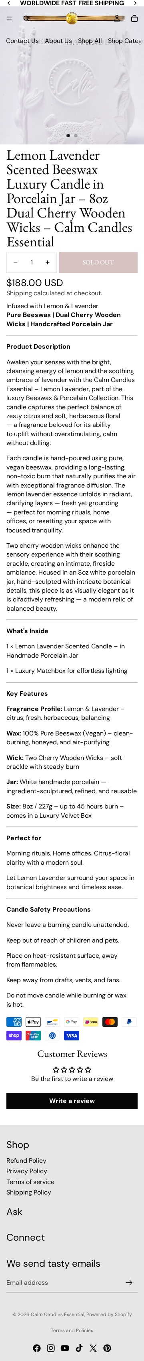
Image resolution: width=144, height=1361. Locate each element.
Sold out (98, 262)
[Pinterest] (107, 1348)
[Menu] (9, 18)
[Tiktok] (79, 1348)
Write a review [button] (72, 1101)
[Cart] (134, 18)
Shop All (90, 41)
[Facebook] (37, 1348)
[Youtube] (65, 1348)
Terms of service (30, 1182)
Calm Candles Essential (57, 1314)
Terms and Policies (72, 1330)
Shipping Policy (28, 1192)
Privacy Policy (26, 1171)
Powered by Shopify (109, 1314)
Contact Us (22, 41)
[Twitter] (93, 1348)
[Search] (26, 18)
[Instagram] (51, 1348)
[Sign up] (129, 1282)
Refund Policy (26, 1160)
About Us (58, 41)
